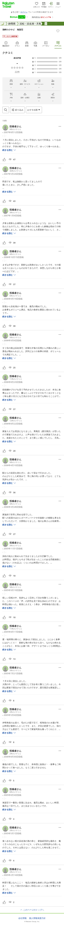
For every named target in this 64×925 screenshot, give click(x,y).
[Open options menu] (60, 126)
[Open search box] (5, 110)
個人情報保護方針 (37, 918)
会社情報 (22, 918)
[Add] (58, 31)
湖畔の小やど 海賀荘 (12, 29)
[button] (11, 128)
